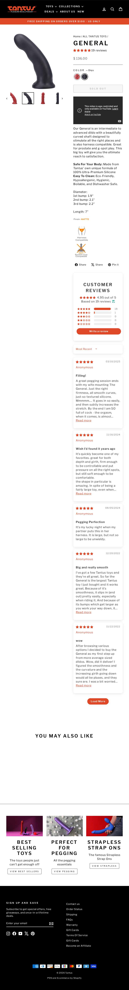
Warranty (72, 924)
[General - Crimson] (17, 785)
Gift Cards (72, 930)
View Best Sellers (24, 871)
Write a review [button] (98, 331)
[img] (84, 362)
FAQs (69, 919)
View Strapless (104, 866)
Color (83, 70)
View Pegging (64, 871)
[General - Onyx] (21, 785)
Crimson (77, 77)
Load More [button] (98, 701)
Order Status (74, 909)
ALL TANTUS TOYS (95, 36)
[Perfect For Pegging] (64, 826)
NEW (81, 11)
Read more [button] (83, 420)
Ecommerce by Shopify (69, 978)
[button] (82, 50)
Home (77, 36)
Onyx (84, 77)
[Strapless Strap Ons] (104, 826)
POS (49, 978)
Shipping (71, 914)
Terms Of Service (77, 935)
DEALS (50, 11)
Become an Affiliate (78, 945)
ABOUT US (67, 11)
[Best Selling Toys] (24, 826)
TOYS (50, 6)
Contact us (73, 903)
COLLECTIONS (70, 6)
